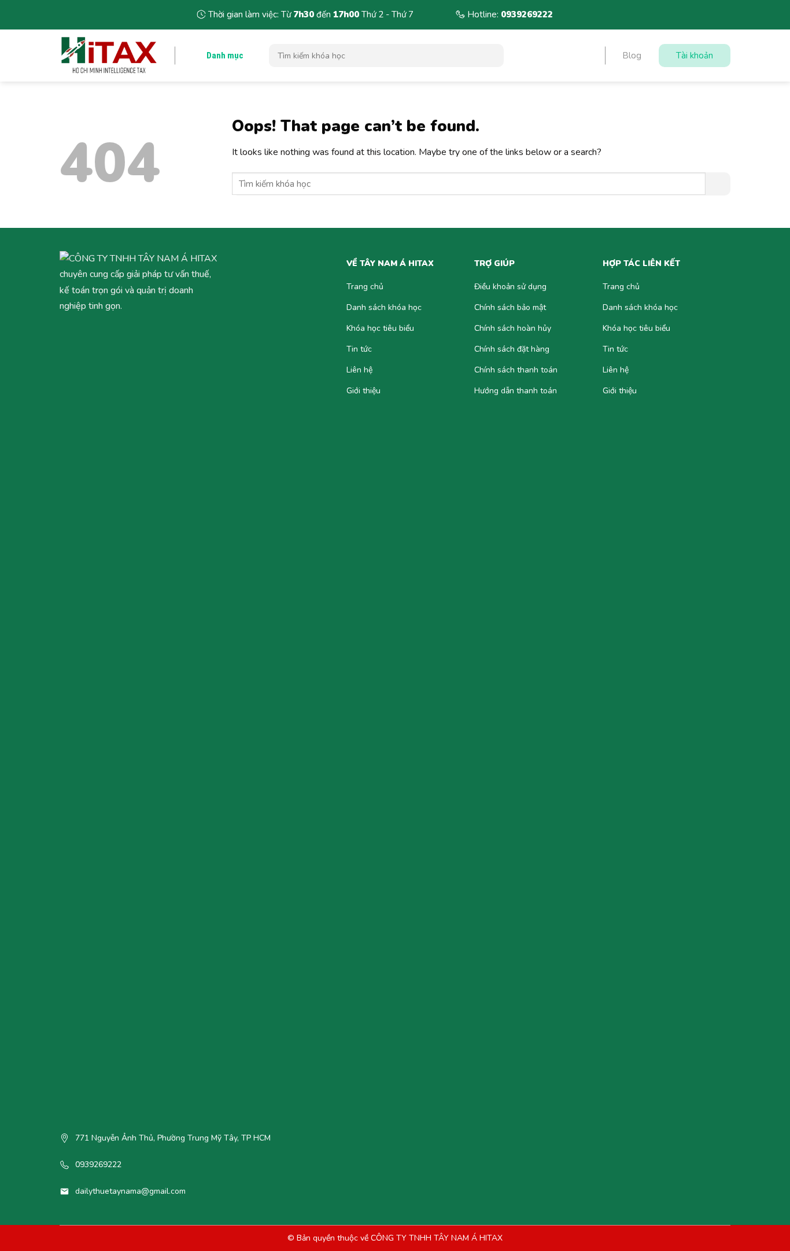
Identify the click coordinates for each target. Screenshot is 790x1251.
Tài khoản (694, 55)
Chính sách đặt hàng (511, 349)
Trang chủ (364, 286)
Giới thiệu (363, 390)
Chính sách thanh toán (516, 369)
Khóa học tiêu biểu (380, 328)
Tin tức (359, 349)
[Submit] (491, 55)
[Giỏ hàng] (571, 55)
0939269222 (527, 14)
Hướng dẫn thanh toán (515, 390)
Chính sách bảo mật (510, 307)
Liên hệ (359, 369)
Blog (631, 55)
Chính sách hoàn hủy (512, 328)
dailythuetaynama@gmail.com (130, 1191)
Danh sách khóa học (384, 307)
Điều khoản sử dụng (510, 286)
